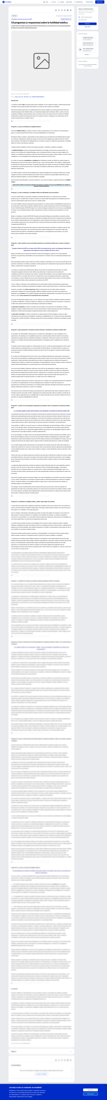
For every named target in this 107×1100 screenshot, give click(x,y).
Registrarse (90, 1089)
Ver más (87, 54)
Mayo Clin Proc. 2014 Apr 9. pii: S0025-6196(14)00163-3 (29, 96)
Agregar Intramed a (65, 19)
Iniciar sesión (90, 1094)
